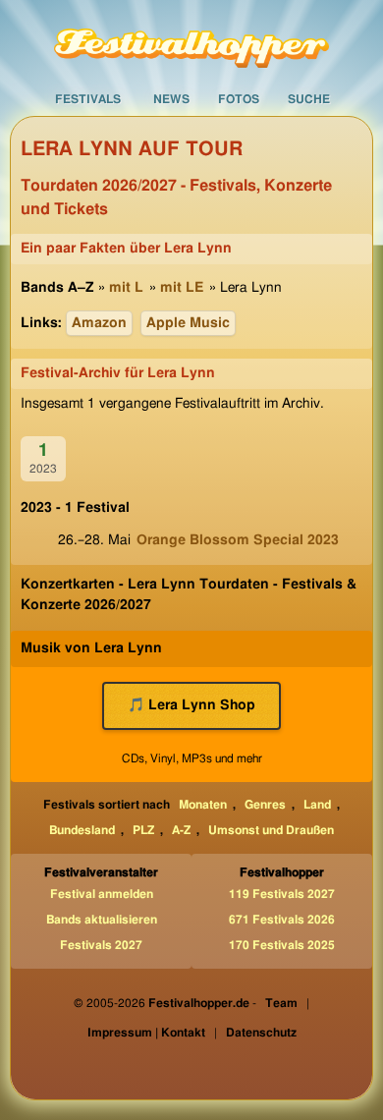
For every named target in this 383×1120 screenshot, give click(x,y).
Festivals (88, 99)
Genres (265, 805)
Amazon (99, 323)
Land (317, 805)
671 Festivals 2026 (282, 919)
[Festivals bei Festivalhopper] (191, 41)
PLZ (143, 830)
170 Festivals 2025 (282, 945)
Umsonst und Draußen (271, 830)
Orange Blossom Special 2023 (238, 540)
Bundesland (82, 830)
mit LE (181, 288)
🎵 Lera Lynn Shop (191, 705)
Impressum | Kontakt (146, 1032)
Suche (309, 99)
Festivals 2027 (101, 945)
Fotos (238, 99)
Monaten (203, 805)
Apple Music (188, 323)
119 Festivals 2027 (282, 894)
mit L (126, 288)
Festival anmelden (101, 894)
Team (281, 1003)
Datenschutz (261, 1032)
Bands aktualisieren (101, 919)
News (171, 99)
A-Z (181, 830)
